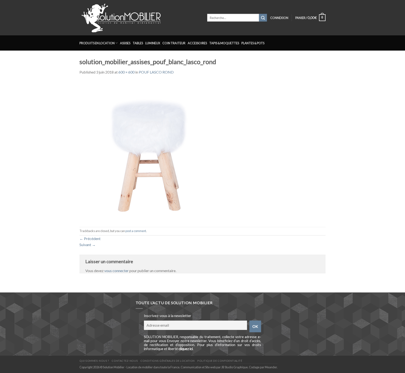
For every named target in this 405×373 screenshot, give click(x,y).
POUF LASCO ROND (156, 72)
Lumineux (152, 43)
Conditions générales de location (167, 360)
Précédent (90, 238)
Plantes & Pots (252, 43)
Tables (138, 43)
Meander (271, 367)
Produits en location (97, 43)
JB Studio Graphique (234, 367)
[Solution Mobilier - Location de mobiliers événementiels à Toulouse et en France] (139, 17)
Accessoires (197, 43)
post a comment (135, 231)
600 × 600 (126, 72)
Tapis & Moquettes (224, 43)
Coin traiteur (173, 43)
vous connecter (116, 270)
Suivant (87, 244)
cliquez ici (186, 349)
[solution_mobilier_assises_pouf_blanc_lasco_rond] (149, 150)
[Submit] (263, 18)
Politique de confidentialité (219, 360)
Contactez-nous (125, 360)
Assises (125, 43)
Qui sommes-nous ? (94, 360)
